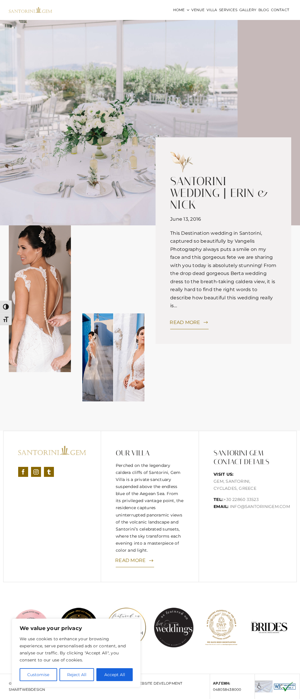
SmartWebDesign (27, 689)
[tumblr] (49, 472)
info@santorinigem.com (260, 506)
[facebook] (23, 472)
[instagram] (36, 472)
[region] (76, 653)
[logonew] (30, 9)
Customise (38, 674)
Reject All (76, 674)
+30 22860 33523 (241, 499)
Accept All (114, 674)
